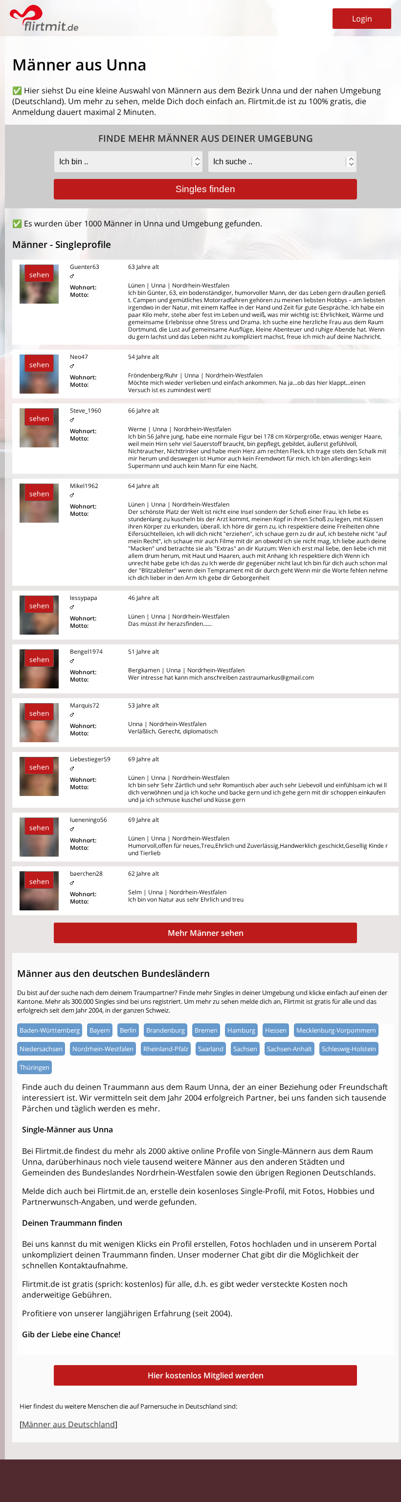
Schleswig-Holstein (349, 1048)
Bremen (206, 1030)
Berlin (128, 1030)
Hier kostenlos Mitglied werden (206, 1375)
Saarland (210, 1048)
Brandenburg (165, 1030)
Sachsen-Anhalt (289, 1048)
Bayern (99, 1030)
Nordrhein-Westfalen (103, 1048)
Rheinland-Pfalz (165, 1048)
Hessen (276, 1030)
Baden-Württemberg (50, 1030)
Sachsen (245, 1048)
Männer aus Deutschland (68, 1424)
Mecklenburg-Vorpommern (336, 1030)
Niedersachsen (41, 1048)
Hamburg (241, 1030)
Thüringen (34, 1067)
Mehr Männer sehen (206, 933)
